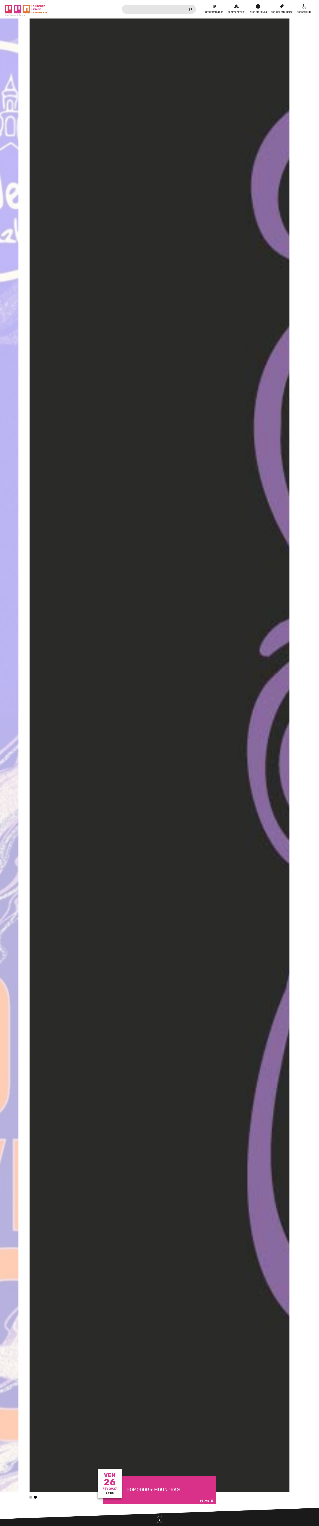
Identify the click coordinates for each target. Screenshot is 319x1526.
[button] (30, 1497)
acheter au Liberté (282, 12)
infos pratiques (258, 12)
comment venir (236, 12)
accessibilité (304, 12)
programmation (214, 12)
